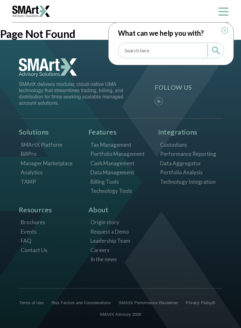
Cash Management (112, 163)
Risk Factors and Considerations (81, 303)
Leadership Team (110, 240)
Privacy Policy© (200, 303)
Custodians (173, 144)
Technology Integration (188, 181)
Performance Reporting (188, 154)
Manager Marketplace (46, 163)
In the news (103, 259)
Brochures (33, 222)
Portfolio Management (117, 154)
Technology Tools (111, 191)
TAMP (28, 181)
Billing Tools (104, 181)
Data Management (112, 172)
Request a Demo (109, 231)
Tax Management (110, 144)
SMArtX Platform (41, 144)
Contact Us (34, 250)
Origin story (104, 222)
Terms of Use (31, 303)
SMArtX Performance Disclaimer (148, 303)
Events (29, 231)
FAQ (26, 240)
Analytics (32, 172)
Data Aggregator (180, 163)
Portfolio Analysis (181, 172)
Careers (100, 250)
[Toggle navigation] (223, 11)
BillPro (29, 154)
